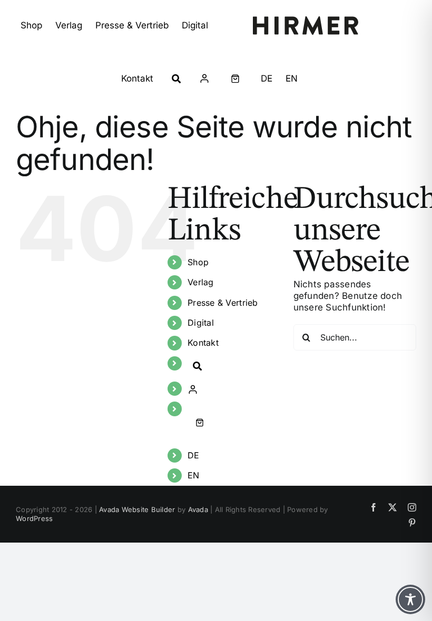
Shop (198, 262)
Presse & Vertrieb (223, 302)
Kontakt (203, 342)
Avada (198, 509)
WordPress (34, 518)
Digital (201, 322)
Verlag (201, 282)
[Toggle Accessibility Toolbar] (410, 599)
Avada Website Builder (137, 509)
